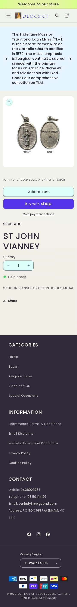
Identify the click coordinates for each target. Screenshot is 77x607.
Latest (14, 357)
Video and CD (19, 386)
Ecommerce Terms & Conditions (35, 424)
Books (13, 366)
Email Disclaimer (22, 433)
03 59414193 (37, 497)
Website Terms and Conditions (33, 443)
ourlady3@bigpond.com (38, 503)
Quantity (9, 257)
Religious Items (21, 376)
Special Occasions (23, 395)
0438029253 (30, 490)
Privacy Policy (19, 453)
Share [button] (12, 301)
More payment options (38, 214)
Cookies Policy (20, 463)
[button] (8, 15)
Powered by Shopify (44, 598)
